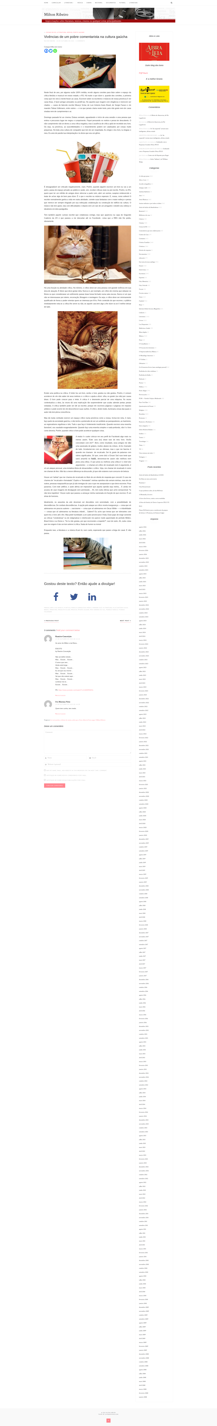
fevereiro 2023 (143, 691)
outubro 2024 (143, 613)
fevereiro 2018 (143, 925)
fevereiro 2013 (143, 1159)
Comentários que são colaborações (149, 231)
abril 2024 (142, 636)
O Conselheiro (143, 344)
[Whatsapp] (55, 51)
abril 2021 (142, 777)
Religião (141, 410)
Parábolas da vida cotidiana (147, 371)
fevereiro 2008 (143, 1393)
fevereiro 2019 (143, 878)
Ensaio (141, 266)
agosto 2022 (142, 714)
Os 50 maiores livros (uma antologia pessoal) (152, 367)
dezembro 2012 (144, 1167)
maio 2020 (142, 820)
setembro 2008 (143, 1366)
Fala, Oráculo (143, 285)
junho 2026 (142, 535)
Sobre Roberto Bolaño (146, 430)
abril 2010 (142, 1292)
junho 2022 (142, 722)
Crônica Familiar (144, 242)
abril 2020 (142, 824)
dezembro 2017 (144, 933)
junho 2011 (142, 1237)
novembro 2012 (144, 1171)
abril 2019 (142, 870)
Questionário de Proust (146, 406)
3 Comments (80, 41)
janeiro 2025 (143, 601)
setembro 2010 (143, 1272)
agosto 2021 (142, 761)
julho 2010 (142, 1280)
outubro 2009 (143, 1315)
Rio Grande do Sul (98, 609)
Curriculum (56, 2)
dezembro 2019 (144, 839)
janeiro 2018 (143, 929)
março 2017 (142, 968)
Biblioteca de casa (144, 215)
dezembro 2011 (143, 1214)
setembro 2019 (143, 851)
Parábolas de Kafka (145, 375)
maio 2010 (142, 1288)
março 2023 (142, 687)
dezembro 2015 (144, 1026)
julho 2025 (142, 578)
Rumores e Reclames (145, 422)
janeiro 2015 (143, 1069)
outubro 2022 (143, 706)
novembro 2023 (144, 656)
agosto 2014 (142, 1089)
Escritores (142, 274)
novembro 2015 (144, 1030)
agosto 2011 (142, 1229)
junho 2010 (142, 1284)
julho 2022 (142, 718)
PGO (140, 506)
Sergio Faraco (112, 609)
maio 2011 (142, 1241)
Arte (140, 196)
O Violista (142, 359)
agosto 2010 (142, 1276)
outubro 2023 (143, 660)
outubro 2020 (143, 800)
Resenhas (142, 414)
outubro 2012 (143, 1175)
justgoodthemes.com (111, 1414)
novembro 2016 (144, 984)
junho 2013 (142, 1143)
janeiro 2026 (143, 554)
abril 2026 (142, 543)
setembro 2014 (143, 1085)
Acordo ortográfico (145, 184)
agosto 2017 (142, 948)
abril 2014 (142, 1104)
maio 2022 (142, 726)
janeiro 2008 (143, 1397)
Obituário (142, 363)
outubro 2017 (143, 941)
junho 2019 (142, 863)
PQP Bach (143, 73)
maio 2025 (142, 586)
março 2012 (142, 1202)
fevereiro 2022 (143, 738)
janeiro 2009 (143, 1350)
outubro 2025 (143, 566)
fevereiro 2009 (143, 1346)
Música (80, 2)
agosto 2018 (142, 902)
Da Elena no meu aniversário (148, 479)
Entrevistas (142, 270)
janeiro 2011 (142, 1257)
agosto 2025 (142, 574)
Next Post (125, 620)
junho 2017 (142, 956)
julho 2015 (142, 1046)
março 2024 (142, 640)
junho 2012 (142, 1190)
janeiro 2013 (143, 1163)
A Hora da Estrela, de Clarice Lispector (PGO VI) (154, 502)
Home (46, 2)
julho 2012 (142, 1186)
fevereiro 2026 (143, 550)
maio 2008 (142, 1381)
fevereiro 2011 (143, 1253)
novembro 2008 (144, 1358)
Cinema (89, 2)
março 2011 (142, 1249)
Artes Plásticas (143, 200)
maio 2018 (142, 913)
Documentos (111, 2)
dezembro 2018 (144, 886)
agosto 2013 (142, 1136)
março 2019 (142, 874)
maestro (54, 609)
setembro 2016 (143, 991)
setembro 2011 (143, 1225)
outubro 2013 (143, 1128)
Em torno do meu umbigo (147, 262)
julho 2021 (142, 765)
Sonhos (141, 434)
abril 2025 (142, 589)
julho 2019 (142, 859)
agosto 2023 (142, 667)
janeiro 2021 (143, 788)
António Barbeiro (144, 192)
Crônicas (142, 246)
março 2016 (142, 1015)
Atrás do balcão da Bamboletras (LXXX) (151, 475)
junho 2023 (142, 675)
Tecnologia (142, 441)
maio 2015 (142, 1054)
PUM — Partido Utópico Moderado (150, 398)
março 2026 (142, 547)
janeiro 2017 (143, 976)
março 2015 (142, 1062)
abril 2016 (142, 1011)
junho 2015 (142, 1050)
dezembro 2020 (144, 792)
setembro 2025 (143, 570)
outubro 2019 (143, 847)
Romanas (142, 418)
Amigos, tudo (143, 188)
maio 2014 (142, 1101)
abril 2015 (142, 1058)
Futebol (122, 2)
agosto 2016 (142, 995)
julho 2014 (142, 1093)
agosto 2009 (142, 1323)
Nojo (140, 340)
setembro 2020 (143, 804)
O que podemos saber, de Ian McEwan (151, 491)
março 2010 (142, 1296)
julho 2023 (142, 671)
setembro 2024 (143, 617)
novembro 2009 (144, 1311)
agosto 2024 (142, 621)
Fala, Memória (143, 281)
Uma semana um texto (146, 453)
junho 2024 (142, 628)
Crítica (68, 607)
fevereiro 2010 (143, 1299)
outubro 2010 (143, 1268)
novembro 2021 (144, 749)
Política (141, 387)
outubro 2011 (143, 1221)
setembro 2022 (143, 710)
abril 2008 (142, 1385)
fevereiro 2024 (143, 644)
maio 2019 (142, 866)
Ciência (141, 219)
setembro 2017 (143, 945)
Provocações (143, 395)
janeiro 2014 (143, 1116)
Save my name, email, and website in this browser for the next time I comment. (76, 770)
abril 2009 (142, 1338)
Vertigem (142, 457)
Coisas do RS (51, 32)
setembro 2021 (143, 757)
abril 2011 (142, 1245)
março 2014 (142, 1108)
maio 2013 (142, 1147)
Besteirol (99, 2)
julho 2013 (142, 1140)
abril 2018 (142, 917)
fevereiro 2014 (143, 1112)
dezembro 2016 (144, 980)
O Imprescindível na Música (147, 352)
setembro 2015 (143, 1038)
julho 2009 (142, 1327)
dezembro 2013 (143, 1120)
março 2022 (142, 734)
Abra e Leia (142, 180)
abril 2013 (142, 1151)
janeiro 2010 (143, 1303)
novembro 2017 (144, 937)
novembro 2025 (144, 562)
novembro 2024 (144, 609)
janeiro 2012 (143, 1210)
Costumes (142, 239)
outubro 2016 (143, 987)
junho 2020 (142, 816)
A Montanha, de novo (145, 495)
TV (140, 449)
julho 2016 (142, 999)
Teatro (141, 437)
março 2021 (142, 781)
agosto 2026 (142, 527)
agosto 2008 (142, 1370)
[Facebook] (46, 51)
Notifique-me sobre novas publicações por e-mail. (66, 780)
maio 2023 (142, 679)
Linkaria (141, 313)
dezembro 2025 (144, 558)
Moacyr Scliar (64, 609)
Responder (61, 695)
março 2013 (142, 1155)
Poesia (141, 383)
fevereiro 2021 (143, 785)
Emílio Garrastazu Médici (82, 607)
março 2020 (142, 827)
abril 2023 (142, 683)
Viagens (141, 461)
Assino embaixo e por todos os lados (150, 203)
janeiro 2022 (143, 742)
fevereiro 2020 (143, 831)
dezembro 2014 (144, 1073)
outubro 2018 (143, 894)
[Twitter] (51, 51)
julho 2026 (142, 531)
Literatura (68, 2)
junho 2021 (142, 769)
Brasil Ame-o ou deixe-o (54, 607)
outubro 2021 (143, 753)
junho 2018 (142, 909)
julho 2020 (142, 812)
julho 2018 (142, 905)
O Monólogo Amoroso (146, 356)
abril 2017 (142, 964)
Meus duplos (143, 332)
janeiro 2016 (143, 1023)
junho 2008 (142, 1377)
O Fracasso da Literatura (146, 348)
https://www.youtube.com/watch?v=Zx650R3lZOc (75, 690)
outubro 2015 (143, 1034)
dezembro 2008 (144, 1354)
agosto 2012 (142, 1182)
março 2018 (142, 921)
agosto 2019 (142, 855)
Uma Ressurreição (144, 487)
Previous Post (52, 620)
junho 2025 (142, 582)
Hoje (140, 305)
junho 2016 (142, 1003)
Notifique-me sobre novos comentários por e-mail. (67, 775)
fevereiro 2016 (143, 1019)
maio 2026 (142, 539)
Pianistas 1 (142, 483)
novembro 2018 (144, 890)
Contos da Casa (144, 235)
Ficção (141, 289)
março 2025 (142, 593)
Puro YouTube (143, 402)
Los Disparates (143, 324)
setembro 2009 (143, 1319)
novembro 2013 (144, 1124)
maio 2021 (142, 773)
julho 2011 (142, 1233)
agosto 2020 (142, 808)
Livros (141, 320)
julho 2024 (142, 625)
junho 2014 (142, 1097)
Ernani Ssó (97, 607)
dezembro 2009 (144, 1307)
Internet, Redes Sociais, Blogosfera (149, 309)
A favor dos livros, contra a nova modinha (152, 498)
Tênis (140, 445)
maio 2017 (142, 960)
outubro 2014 (143, 1081)
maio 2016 (142, 1007)
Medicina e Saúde (144, 328)
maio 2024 (142, 632)
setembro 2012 (143, 1179)
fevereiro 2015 (143, 1065)
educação (142, 258)
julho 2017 (142, 952)
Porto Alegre (78, 32)
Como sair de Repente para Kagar (158, 155)
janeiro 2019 (143, 882)
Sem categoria (143, 426)
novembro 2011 (144, 1218)
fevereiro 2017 (143, 972)
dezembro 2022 (144, 699)
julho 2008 (142, 1374)
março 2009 (142, 1342)
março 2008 (142, 1389)
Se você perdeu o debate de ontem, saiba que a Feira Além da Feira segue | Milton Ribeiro (77, 720)
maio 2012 (142, 1194)
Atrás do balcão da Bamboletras (148, 207)
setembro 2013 (143, 1132)
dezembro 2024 (144, 605)
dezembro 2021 (144, 745)
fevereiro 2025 (143, 597)
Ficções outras (143, 293)
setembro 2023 (143, 664)
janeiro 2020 (143, 835)
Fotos (140, 297)
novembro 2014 (144, 1077)
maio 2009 (142, 1335)
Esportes (141, 278)
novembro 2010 (144, 1264)
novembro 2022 (144, 703)
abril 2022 (142, 730)
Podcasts (141, 379)
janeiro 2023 (143, 695)
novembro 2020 (144, 796)
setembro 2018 (143, 898)
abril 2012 (142, 1198)
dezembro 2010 (144, 1260)
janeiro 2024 (143, 648)
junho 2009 (142, 1331)
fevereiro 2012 (143, 1206)
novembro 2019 (144, 843)
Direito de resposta (145, 250)
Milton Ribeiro (56, 14)
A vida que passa (144, 176)
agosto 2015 (142, 1042)
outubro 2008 (143, 1362)
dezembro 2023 (144, 652)
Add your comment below (68, 630)
